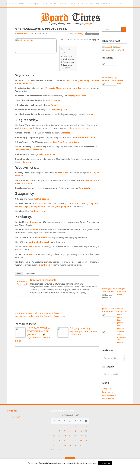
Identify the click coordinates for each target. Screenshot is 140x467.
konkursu (45, 265)
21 (65, 440)
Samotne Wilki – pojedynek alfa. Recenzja (121, 337)
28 (65, 445)
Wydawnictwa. (68, 62)
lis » (58, 449)
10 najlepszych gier (59, 206)
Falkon (54, 105)
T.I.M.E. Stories (41, 199)
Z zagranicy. (67, 65)
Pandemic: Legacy (38, 211)
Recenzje (32, 3)
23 (75, 440)
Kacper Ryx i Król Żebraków (29, 149)
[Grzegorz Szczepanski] (22, 285)
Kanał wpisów (107, 392)
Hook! (84, 203)
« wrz (53, 449)
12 (54, 436)
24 (81, 440)
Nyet (27, 206)
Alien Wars (74, 203)
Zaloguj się (106, 389)
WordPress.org (108, 398)
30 (75, 445)
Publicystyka (66, 3)
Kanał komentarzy (109, 395)
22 (70, 440)
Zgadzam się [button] (105, 463)
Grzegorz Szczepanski (24, 34)
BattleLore (63, 172)
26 (54, 445)
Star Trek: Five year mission (66, 142)
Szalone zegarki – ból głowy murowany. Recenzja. (40, 313)
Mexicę (66, 132)
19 (54, 440)
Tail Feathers (46, 203)
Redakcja (121, 3)
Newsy (80, 33)
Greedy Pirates (38, 206)
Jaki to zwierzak (47, 154)
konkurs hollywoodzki (39, 242)
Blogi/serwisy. (68, 59)
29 (70, 445)
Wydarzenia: (68, 56)
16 (75, 436)
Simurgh (27, 162)
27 (59, 445)
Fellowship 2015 (59, 109)
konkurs (34, 222)
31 (81, 445)
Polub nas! (12, 410)
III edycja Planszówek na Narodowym (64, 88)
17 (81, 436)
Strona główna (14, 3)
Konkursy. (67, 68)
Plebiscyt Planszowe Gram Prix (95, 3)
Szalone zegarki (27, 128)
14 (65, 436)
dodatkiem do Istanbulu (84, 137)
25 (86, 440)
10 (81, 431)
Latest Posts (30, 274)
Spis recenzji (48, 3)
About (19, 274)
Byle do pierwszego (79, 128)
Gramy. (90, 114)
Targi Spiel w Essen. (77, 95)
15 (70, 436)
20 (59, 440)
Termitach (84, 188)
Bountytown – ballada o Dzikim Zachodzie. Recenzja (38, 316)
